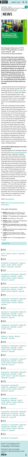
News (9, 7)
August (21, 263)
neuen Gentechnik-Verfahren (19, 152)
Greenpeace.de (9, 199)
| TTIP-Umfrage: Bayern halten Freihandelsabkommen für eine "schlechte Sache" (14, 234)
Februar (20, 253)
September (4, 276)
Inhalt (22, 451)
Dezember (4, 263)
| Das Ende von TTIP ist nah (13, 218)
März (2, 267)
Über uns (11, 449)
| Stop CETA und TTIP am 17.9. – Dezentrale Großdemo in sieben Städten (14, 213)
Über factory (4, 449)
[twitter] (6, 455)
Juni (2, 253)
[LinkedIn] (2, 455)
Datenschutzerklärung (14, 451)
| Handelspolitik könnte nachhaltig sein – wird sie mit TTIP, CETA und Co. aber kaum (15, 225)
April (13, 253)
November (13, 263)
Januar (3, 255)
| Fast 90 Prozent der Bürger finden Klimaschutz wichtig (15, 229)
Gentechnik (20, 90)
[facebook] (4, 455)
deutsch (14, 2)
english (18, 2)
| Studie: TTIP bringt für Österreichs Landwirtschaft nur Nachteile (15, 221)
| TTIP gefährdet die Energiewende (15, 216)
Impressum (4, 451)
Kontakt (17, 449)
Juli (2, 265)
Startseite (4, 7)
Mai (8, 253)
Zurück (4, 240)
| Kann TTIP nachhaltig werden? (14, 237)
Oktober (21, 274)
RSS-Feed (7, 243)
